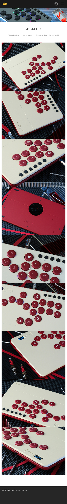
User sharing (27, 35)
